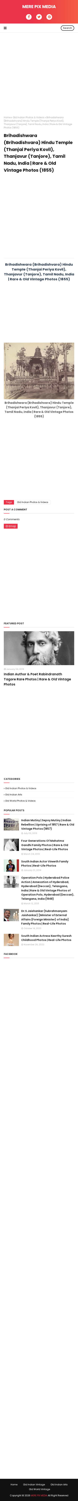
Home (7, 117)
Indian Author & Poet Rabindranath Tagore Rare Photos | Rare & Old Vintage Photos (37, 679)
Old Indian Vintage (34, 1484)
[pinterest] (49, 17)
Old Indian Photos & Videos (28, 117)
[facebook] (29, 17)
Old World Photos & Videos (20, 800)
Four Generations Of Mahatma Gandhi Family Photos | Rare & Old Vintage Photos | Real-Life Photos (44, 845)
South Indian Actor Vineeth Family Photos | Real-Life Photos (44, 864)
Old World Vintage (39, 1489)
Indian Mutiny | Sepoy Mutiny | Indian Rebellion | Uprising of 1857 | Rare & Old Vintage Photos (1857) (47, 824)
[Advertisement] (39, 71)
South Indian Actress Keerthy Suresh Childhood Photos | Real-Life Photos (46, 938)
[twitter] (39, 17)
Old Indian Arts (13, 794)
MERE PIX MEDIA (39, 7)
